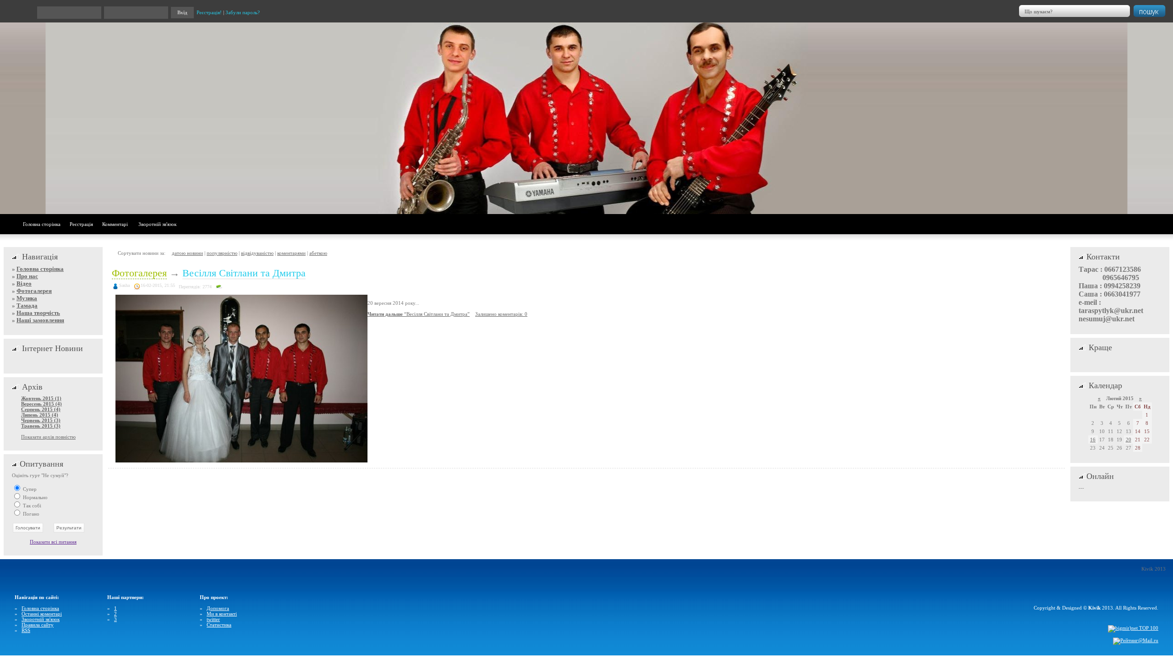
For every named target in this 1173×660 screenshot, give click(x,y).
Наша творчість (38, 312)
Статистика (219, 624)
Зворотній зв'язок (157, 224)
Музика (26, 298)
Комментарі (115, 224)
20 (1128, 439)
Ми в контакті (222, 613)
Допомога (218, 608)
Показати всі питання (53, 541)
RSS (26, 630)
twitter (213, 619)
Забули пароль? (242, 12)
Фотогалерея (34, 290)
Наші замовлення (40, 320)
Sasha (124, 285)
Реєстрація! (209, 12)
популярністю (222, 253)
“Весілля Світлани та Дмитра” (418, 314)
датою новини (187, 253)
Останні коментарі (42, 613)
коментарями (291, 253)
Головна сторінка (41, 224)
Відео (24, 283)
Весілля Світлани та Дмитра (244, 273)
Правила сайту (38, 624)
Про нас (27, 276)
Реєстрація (81, 224)
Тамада (27, 305)
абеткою (318, 253)
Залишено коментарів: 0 (501, 314)
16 (1093, 439)
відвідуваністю (257, 253)
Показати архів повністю (48, 437)
